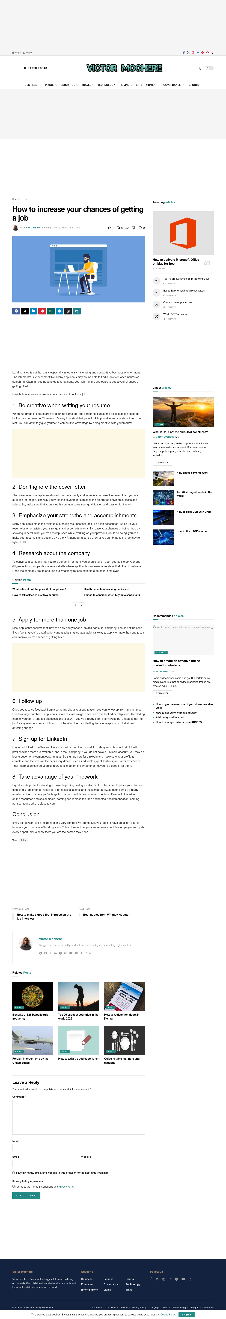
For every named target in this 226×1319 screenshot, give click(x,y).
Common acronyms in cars (177, 302)
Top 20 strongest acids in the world (194, 494)
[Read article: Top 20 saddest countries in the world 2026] (78, 996)
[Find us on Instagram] (193, 52)
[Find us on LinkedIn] (198, 52)
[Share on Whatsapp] (51, 311)
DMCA (166, 1307)
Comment (19, 1096)
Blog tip (195, 1307)
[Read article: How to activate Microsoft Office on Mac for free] (183, 233)
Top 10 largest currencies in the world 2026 (186, 278)
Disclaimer (110, 1307)
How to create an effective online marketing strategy (176, 662)
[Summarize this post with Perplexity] (77, 311)
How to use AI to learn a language (176, 712)
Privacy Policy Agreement (27, 1181)
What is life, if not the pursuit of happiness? (39, 589)
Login (18, 52)
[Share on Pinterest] (42, 311)
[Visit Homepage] (124, 68)
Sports (194, 85)
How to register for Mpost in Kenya (121, 1016)
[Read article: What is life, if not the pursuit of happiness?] (183, 412)
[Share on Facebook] (16, 311)
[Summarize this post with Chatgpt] (68, 311)
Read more (164, 462)
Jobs (23, 839)
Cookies (124, 1307)
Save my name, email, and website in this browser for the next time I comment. (63, 1172)
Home (15, 199)
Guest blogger (180, 1307)
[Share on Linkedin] (33, 311)
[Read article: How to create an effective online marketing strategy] (183, 640)
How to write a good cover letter (78, 1058)
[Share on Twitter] (25, 311)
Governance (172, 85)
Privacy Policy (66, 1186)
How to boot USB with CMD (194, 512)
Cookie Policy (167, 1314)
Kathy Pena (162, 671)
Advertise (97, 1307)
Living (125, 85)
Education (68, 85)
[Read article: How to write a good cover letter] (78, 1040)
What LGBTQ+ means (175, 314)
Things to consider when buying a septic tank (112, 595)
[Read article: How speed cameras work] (163, 478)
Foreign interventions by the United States (30, 1060)
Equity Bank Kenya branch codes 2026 (184, 290)
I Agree (186, 1314)
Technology (106, 85)
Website (86, 1156)
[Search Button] (199, 68)
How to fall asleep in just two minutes (35, 595)
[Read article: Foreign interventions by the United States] (32, 1040)
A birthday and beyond (170, 717)
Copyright (155, 1307)
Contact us (208, 1307)
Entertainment (146, 85)
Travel (86, 85)
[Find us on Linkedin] (170, 1279)
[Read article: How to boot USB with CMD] (163, 517)
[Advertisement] (113, 24)
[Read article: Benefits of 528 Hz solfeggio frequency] (32, 996)
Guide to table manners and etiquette (122, 1060)
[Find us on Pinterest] (202, 52)
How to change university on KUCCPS (179, 722)
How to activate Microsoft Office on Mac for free (176, 261)
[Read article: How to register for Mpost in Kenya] (124, 996)
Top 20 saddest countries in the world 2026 (78, 1016)
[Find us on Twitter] (188, 52)
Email (15, 1156)
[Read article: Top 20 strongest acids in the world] (163, 497)
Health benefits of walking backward (106, 589)
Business (31, 85)
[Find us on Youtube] (207, 52)
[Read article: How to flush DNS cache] (163, 537)
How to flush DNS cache (192, 531)
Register (29, 52)
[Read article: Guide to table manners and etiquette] (124, 1040)
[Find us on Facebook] (184, 52)
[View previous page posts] (75, 604)
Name (15, 1141)
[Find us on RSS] (190, 1279)
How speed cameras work (192, 473)
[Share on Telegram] (59, 311)
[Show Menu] (14, 68)
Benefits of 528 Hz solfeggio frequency (30, 1016)
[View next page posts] (81, 604)
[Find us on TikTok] (213, 52)
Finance (48, 85)
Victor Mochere (31, 227)
